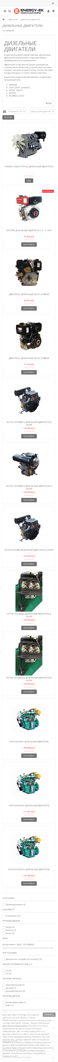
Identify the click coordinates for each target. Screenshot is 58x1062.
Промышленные (15, 904)
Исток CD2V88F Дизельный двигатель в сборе (29, 549)
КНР (10, 1005)
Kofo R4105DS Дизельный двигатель (29, 741)
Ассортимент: (9, 944)
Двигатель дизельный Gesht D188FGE (29, 358)
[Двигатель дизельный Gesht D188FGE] (29, 336)
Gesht (10, 927)
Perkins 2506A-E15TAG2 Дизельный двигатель (29, 166)
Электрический (15, 984)
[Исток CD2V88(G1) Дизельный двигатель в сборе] (29, 464)
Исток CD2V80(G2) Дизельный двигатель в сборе (29, 679)
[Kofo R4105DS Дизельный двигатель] (29, 719)
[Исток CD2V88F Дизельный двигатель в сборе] (29, 528)
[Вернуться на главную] (3, 19)
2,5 (8, 970)
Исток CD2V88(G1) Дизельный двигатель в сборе (29, 487)
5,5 (8, 973)
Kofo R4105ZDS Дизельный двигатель (29, 805)
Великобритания (16, 1002)
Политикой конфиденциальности (36, 1047)
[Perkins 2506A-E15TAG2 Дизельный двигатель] (29, 144)
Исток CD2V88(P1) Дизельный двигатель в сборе (29, 423)
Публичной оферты (38, 1045)
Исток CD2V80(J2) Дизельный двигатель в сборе (29, 615)
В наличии (13, 915)
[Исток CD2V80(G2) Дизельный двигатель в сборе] (29, 655)
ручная (11, 987)
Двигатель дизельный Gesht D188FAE (29, 294)
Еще (49, 103)
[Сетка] (4, 111)
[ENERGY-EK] (29, 11)
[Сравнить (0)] (53, 3)
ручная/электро (15, 991)
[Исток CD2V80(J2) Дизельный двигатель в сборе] (29, 592)
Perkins (11, 930)
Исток (10, 933)
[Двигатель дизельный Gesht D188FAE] (29, 272)
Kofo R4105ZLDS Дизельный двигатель (29, 869)
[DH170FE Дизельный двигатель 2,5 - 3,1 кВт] (29, 208)
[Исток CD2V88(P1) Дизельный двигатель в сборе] (29, 400)
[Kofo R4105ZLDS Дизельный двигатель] (29, 847)
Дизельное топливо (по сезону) (24, 959)
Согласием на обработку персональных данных (23, 1052)
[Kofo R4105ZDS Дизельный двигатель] (29, 783)
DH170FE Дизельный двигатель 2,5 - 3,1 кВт (29, 230)
